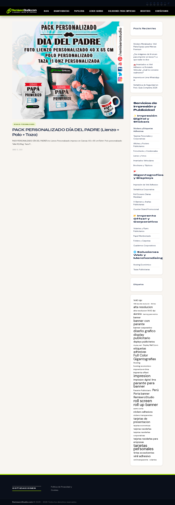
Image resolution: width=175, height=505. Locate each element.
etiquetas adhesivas (139, 350)
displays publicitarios (144, 341)
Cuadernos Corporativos (144, 245)
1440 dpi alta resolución (141, 304)
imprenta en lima (141, 369)
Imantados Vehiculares (143, 160)
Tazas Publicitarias (141, 269)
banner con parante (141, 322)
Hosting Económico (142, 264)
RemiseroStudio (143, 397)
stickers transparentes (142, 415)
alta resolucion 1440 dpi (144, 310)
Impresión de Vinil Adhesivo (145, 184)
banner (137, 317)
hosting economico (142, 366)
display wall (137, 345)
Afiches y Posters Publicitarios (141, 144)
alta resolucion (143, 307)
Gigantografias (144, 359)
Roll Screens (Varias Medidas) (142, 195)
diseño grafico (144, 331)
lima (154, 379)
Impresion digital (142, 379)
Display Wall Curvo (150, 345)
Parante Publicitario (142, 390)
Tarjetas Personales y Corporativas (142, 137)
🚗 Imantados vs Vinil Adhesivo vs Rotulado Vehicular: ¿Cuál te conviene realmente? (145, 68)
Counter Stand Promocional (146, 209)
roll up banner (145, 404)
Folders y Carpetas (142, 241)
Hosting (136, 363)
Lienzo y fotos (139, 156)
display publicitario (141, 336)
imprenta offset (141, 372)
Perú (155, 390)
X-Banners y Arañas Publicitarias (142, 203)
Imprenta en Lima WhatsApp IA (146, 78)
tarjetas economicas (141, 425)
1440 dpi (137, 300)
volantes (153, 460)
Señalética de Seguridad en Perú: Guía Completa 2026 (145, 86)
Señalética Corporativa (143, 189)
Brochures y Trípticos (142, 165)
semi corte (138, 408)
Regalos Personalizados (24, 124)
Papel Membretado (142, 236)
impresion (142, 376)
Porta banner (141, 393)
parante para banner (143, 384)
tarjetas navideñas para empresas (145, 440)
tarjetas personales (143, 447)
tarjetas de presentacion (141, 420)
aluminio (137, 313)
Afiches (153, 304)
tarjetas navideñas (142, 429)
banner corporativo (142, 327)
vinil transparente (140, 460)
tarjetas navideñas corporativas (141, 434)
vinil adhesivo (142, 456)
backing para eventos (150, 314)
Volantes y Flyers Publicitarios (140, 229)
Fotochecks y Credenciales (145, 151)
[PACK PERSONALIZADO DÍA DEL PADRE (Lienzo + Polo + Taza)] (67, 70)
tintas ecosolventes (143, 452)
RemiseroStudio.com (22, 502)
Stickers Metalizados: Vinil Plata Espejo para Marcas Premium (145, 47)
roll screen (142, 400)
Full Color (140, 355)
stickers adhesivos (143, 411)
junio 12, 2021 (17, 150)
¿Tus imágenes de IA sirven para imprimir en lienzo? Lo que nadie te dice (145, 57)
